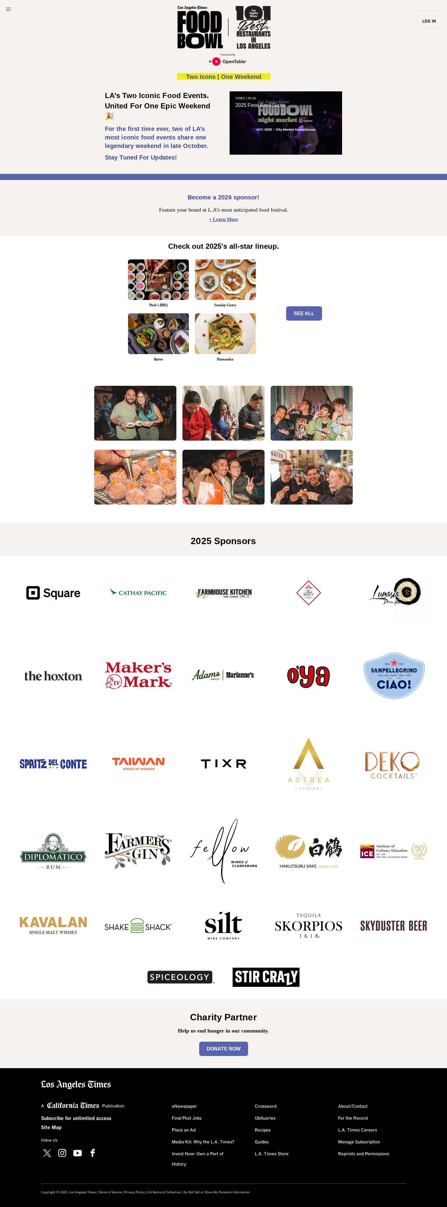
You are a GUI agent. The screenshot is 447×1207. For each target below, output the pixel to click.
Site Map (51, 1127)
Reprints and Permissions (363, 1154)
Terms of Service (110, 1192)
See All (304, 313)
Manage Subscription (359, 1142)
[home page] (76, 1084)
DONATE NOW (224, 1048)
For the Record (353, 1118)
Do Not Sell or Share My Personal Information (217, 1192)
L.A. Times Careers (357, 1130)
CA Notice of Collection (164, 1192)
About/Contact (353, 1106)
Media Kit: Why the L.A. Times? (203, 1142)
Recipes (263, 1130)
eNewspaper (184, 1106)
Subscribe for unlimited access (76, 1118)
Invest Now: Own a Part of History (198, 1159)
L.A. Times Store (272, 1154)
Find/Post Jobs (187, 1118)
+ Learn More (223, 219)
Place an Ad (184, 1130)
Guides (262, 1142)
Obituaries (265, 1118)
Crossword (265, 1106)
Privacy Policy (134, 1192)
